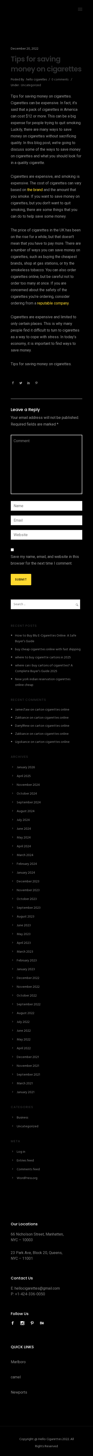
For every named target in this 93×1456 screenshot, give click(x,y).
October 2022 (27, 995)
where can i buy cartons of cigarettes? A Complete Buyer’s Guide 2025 (44, 668)
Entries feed (25, 1160)
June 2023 (24, 925)
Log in (21, 1152)
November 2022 (28, 987)
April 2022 (24, 1048)
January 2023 (26, 969)
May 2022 (24, 1039)
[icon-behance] (42, 1323)
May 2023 (24, 934)
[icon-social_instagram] (24, 1323)
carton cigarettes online (52, 709)
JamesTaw (22, 709)
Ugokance (22, 742)
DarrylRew (22, 726)
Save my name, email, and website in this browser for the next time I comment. (45, 560)
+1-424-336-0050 (30, 1294)
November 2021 (28, 1066)
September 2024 (29, 802)
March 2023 (25, 952)
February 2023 (27, 960)
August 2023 (25, 916)
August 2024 (26, 811)
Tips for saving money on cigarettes (46, 64)
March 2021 (25, 1083)
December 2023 (28, 881)
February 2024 (27, 864)
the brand (35, 189)
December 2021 (28, 1057)
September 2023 (29, 908)
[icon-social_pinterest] (33, 1323)
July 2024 (23, 820)
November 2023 (28, 890)
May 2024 (24, 837)
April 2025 (24, 776)
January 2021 (25, 1092)
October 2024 (27, 793)
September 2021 (28, 1074)
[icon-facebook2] (14, 1323)
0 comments (60, 79)
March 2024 (25, 855)
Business (22, 1117)
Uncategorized (30, 85)
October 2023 (27, 899)
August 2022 (25, 1013)
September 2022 (29, 1004)
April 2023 (24, 943)
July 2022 (23, 1022)
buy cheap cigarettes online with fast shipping (48, 649)
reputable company (53, 303)
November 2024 (28, 785)
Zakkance (22, 718)
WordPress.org (27, 1178)
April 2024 (24, 846)
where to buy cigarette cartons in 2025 (43, 657)
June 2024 (24, 829)
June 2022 (24, 1031)
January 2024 (26, 872)
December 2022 (28, 978)
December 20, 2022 (24, 48)
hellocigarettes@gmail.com (37, 1288)
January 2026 (26, 767)
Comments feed (28, 1169)
